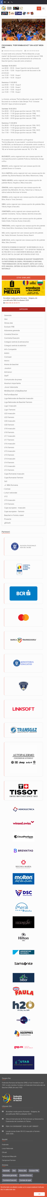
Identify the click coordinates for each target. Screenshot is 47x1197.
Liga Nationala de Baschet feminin (18, 402)
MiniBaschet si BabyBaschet (15, 391)
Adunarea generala (12, 330)
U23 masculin (9, 413)
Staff (6, 376)
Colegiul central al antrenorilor (16, 342)
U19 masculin (9, 500)
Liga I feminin (9, 410)
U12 (5, 496)
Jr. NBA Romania (11, 485)
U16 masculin (9, 444)
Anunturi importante (12, 383)
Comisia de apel (25, 1180)
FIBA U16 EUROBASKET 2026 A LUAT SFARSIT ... (23, 1126)
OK (39, 1194)
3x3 (5, 481)
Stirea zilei (8, 323)
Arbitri (6, 353)
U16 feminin (9, 447)
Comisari (8, 357)
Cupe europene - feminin (14, 511)
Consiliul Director (11, 334)
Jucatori (7, 368)
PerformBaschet (11, 395)
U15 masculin (9, 451)
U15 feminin (9, 455)
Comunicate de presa (13, 380)
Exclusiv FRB (9, 327)
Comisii (7, 489)
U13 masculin (9, 466)
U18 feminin (9, 432)
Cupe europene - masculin (14, 508)
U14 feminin (9, 463)
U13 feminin (9, 470)
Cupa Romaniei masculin (14, 474)
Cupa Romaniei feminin (13, 478)
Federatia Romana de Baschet (12, 51)
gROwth (7, 523)
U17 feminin (9, 440)
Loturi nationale (10, 493)
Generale (7, 315)
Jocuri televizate (11, 387)
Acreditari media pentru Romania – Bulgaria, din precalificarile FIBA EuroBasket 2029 (20, 299)
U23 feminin (9, 417)
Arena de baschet (11, 364)
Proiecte (7, 519)
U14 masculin (9, 459)
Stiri (6, 319)
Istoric (6, 361)
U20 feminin (9, 425)
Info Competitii (10, 349)
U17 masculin (9, 436)
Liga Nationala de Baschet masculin (18, 398)
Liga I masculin (10, 406)
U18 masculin (9, 429)
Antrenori (8, 372)
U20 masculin (9, 421)
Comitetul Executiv (12, 338)
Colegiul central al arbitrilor (15, 346)
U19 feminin (9, 504)
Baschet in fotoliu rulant (14, 515)
